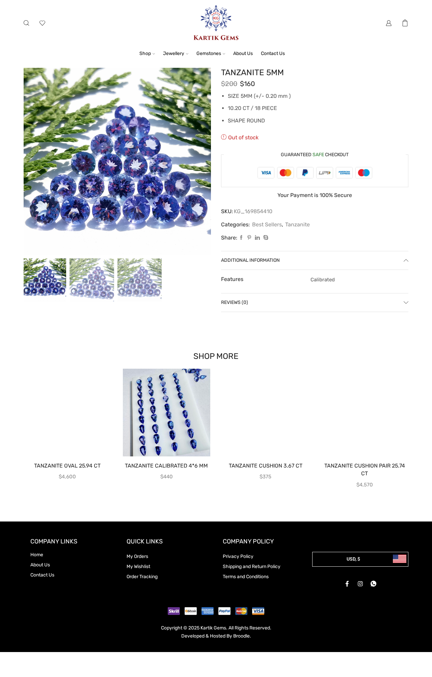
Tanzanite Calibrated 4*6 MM (166, 465)
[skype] (265, 238)
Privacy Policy (238, 556)
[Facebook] (241, 238)
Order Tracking (142, 577)
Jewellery (173, 53)
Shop (145, 53)
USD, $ (353, 559)
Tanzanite (297, 224)
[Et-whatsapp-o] (373, 584)
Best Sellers (267, 224)
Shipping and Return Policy (251, 566)
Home (36, 555)
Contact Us (273, 53)
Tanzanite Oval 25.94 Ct (67, 465)
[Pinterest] (249, 238)
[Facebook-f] (347, 584)
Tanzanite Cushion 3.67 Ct (265, 465)
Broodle (241, 636)
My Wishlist (138, 566)
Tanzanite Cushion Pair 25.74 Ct (364, 469)
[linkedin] (257, 238)
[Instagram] (360, 584)
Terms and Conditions (246, 577)
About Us (243, 53)
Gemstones (208, 53)
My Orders (137, 556)
